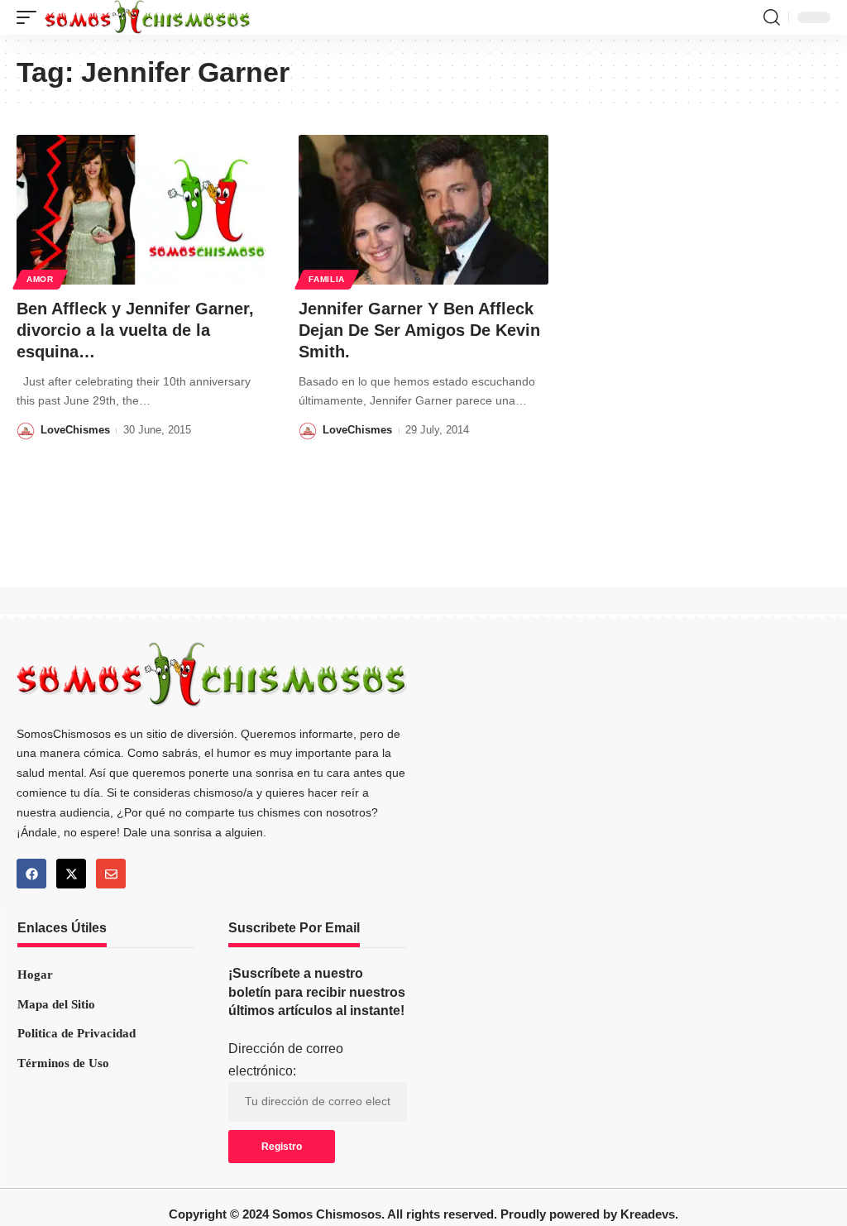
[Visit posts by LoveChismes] (26, 430)
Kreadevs (647, 1214)
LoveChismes (75, 430)
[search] (771, 17)
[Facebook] (31, 873)
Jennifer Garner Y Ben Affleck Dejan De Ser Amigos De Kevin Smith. (419, 330)
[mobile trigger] (31, 17)
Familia (327, 279)
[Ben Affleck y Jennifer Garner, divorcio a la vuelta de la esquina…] (141, 210)
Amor (40, 279)
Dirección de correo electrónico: (285, 1060)
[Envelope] (111, 873)
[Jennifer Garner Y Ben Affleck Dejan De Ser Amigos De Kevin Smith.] (423, 210)
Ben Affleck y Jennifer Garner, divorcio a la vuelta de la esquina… (135, 330)
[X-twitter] (71, 873)
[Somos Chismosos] (148, 17)
